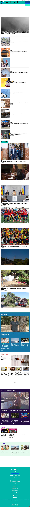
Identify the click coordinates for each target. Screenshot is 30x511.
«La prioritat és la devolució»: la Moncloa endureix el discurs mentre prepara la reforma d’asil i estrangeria (14, 204)
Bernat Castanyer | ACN (14, 423)
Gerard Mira (11, 104)
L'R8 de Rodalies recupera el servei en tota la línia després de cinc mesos (18, 41)
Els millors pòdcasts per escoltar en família (4, 452)
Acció (21, 343)
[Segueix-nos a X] (14, 471)
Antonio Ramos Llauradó (4, 290)
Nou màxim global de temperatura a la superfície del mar (15, 345)
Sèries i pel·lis (2, 409)
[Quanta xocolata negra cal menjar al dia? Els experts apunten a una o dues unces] (11, 369)
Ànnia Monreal (11, 437)
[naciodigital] (15, 486)
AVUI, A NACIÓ (4, 141)
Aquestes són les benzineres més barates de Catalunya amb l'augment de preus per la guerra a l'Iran (18, 134)
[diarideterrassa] (15, 490)
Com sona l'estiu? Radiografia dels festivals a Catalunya (12, 435)
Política (11, 122)
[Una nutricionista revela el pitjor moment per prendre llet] (4, 369)
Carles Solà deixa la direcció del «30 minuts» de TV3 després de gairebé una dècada (5, 421)
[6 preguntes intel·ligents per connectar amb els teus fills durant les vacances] (15, 447)
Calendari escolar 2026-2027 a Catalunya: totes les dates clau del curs (19, 113)
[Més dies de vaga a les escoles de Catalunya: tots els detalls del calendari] (5, 103)
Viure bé (4, 354)
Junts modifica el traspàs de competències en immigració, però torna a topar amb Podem (15, 182)
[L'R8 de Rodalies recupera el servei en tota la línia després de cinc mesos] (5, 41)
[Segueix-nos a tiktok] (15, 471)
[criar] (15, 497)
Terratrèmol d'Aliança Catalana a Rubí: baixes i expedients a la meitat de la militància (19, 123)
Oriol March (2, 162)
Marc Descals (12, 135)
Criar (3, 443)
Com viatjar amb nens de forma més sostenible (25, 452)
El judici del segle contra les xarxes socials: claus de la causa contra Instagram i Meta (4, 436)
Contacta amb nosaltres (15, 473)
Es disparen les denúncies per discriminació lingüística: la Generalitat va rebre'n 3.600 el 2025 (18, 82)
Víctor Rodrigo (2, 423)
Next (3, 427)
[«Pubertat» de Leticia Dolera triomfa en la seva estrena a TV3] (5, 62)
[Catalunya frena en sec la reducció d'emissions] (5, 93)
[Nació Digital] (4, 2)
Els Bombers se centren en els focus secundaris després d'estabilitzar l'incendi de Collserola (14, 267)
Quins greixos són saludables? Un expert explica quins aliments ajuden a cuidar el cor (18, 374)
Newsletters (23, 0)
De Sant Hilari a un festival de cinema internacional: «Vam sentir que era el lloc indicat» (15, 421)
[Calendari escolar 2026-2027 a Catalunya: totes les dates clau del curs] (5, 113)
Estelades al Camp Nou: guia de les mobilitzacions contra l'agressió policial (14, 246)
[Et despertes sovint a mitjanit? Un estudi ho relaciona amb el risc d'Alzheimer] (26, 369)
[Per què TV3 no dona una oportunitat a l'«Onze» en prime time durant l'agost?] (25, 415)
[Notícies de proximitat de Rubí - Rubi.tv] (10, 2)
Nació (11, 50)
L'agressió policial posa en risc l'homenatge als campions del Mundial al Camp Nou (14, 225)
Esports (2, 245)
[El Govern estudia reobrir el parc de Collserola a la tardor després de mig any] (25, 340)
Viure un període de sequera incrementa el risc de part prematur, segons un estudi (5, 358)
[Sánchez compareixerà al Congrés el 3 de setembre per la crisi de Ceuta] (15, 151)
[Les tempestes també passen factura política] (15, 300)
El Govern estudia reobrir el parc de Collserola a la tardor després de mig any (25, 345)
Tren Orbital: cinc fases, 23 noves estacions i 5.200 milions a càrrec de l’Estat (18, 51)
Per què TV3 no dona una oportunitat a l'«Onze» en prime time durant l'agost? (25, 421)
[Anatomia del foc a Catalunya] (15, 25)
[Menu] (0, 5)
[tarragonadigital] (15, 493)
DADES (13, 81)
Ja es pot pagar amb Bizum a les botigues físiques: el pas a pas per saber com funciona (19, 73)
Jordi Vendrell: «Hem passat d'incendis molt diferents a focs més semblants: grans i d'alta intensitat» (14, 334)
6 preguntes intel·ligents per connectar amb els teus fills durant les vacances (15, 453)
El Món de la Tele (8, 391)
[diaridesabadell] (15, 488)
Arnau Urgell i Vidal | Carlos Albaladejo (4, 350)
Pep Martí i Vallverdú (3, 205)
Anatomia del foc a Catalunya (8, 33)
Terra (11, 343)
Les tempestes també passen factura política (8, 309)
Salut (1, 356)
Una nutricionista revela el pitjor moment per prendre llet (4, 374)
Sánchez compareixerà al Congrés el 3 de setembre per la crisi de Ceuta (13, 161)
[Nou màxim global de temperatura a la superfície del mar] (15, 340)
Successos (2, 287)
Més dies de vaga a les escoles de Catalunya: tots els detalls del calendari (19, 103)
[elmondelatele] (15, 495)
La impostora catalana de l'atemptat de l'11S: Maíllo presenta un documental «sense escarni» (14, 411)
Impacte (4, 314)
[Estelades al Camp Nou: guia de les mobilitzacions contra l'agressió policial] (15, 236)
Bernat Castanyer (13, 347)
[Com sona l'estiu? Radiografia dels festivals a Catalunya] (13, 431)
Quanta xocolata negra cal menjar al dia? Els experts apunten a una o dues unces (11, 374)
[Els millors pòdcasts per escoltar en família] (5, 447)
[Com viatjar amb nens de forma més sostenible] (25, 447)
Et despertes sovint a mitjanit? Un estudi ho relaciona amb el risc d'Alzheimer (26, 374)
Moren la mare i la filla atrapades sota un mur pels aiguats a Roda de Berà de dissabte (14, 289)
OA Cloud (18, 505)
